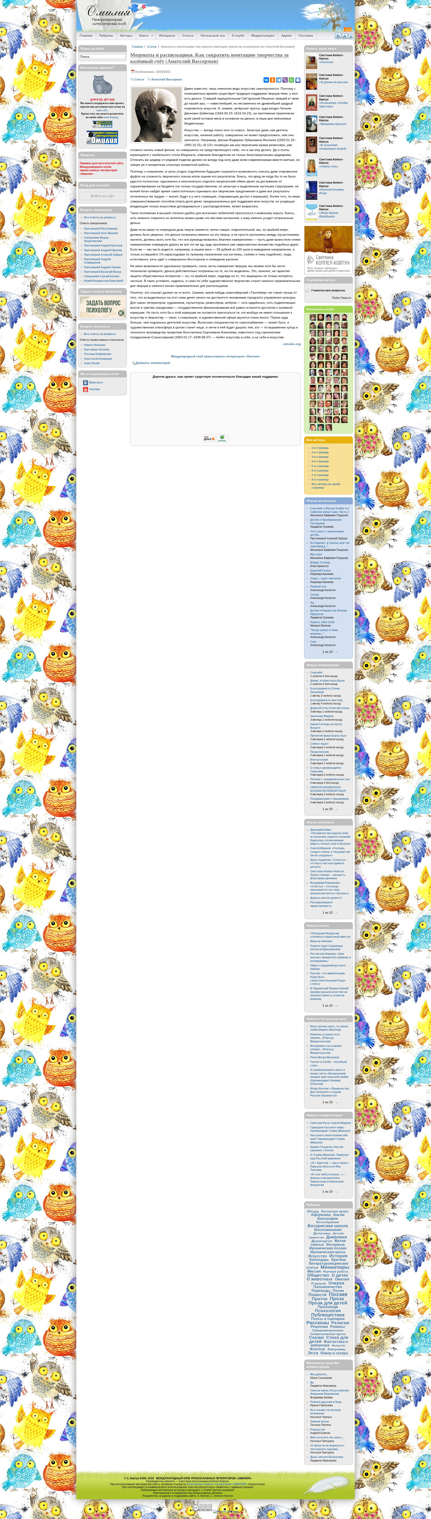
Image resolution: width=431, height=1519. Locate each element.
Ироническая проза (327, 1252)
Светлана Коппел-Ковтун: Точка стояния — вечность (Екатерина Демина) (327, 875)
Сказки (316, 1337)
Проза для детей (327, 1302)
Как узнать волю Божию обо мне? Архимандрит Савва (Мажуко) (329, 1139)
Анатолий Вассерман (166, 79)
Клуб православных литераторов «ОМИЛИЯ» (217, 1484)
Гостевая (306, 35)
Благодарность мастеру (326, 700)
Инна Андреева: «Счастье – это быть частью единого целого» (328, 863)
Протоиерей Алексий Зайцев (103, 254)
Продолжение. (320, 751)
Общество (318, 1275)
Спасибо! (316, 672)
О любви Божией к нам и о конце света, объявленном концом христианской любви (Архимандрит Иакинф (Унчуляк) (329, 1076)
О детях (340, 1275)
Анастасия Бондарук (98, 358)
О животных (320, 1279)
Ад (312, 602)
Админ (286, 35)
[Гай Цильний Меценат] (156, 141)
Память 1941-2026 (322, 622)
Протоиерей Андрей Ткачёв (102, 267)
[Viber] (285, 80)
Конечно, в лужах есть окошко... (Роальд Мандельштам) (325, 1038)
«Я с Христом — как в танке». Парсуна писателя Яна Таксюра (329, 1166)
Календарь (319, 1260)
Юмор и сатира (334, 1353)
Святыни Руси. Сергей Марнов (330, 1122)
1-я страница (320, 447)
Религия (340, 1322)
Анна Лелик (91, 363)
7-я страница (320, 475)
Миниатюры (335, 1267)
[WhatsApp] (291, 80)
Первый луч (318, 586)
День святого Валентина (326, 1456)
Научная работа (335, 1271)
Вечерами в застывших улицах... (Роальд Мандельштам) (326, 1049)
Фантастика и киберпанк (329, 1343)
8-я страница (320, 479)
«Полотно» (326, 62)
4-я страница (320, 461)
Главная (86, 35)
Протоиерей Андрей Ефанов (103, 250)
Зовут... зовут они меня (325, 578)
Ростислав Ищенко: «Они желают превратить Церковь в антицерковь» (330, 957)
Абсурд (313, 1211)
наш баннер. (111, 117)
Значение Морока (322, 716)
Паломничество (327, 1287)
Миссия (314, 1271)
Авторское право (335, 1211)
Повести (317, 1294)
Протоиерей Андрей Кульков (103, 245)
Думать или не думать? (326, 897)
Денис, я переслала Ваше (327, 680)
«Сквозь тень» (329, 166)
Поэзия (338, 1294)
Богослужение (327, 1222)
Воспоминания (327, 1230)
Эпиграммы (336, 1349)
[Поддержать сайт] (215, 441)
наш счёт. (102, 110)
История (338, 1255)
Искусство (317, 1256)
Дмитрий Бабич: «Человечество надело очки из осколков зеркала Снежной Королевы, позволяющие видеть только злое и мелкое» (330, 836)
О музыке (318, 1283)
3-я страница (320, 456)
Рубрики (106, 35)
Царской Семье (320, 570)
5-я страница (320, 466)
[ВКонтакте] (266, 80)
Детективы (322, 1233)
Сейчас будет (319, 743)
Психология (328, 1310)
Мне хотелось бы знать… (327, 1437)
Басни (339, 1215)
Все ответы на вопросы (100, 217)
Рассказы (317, 1322)
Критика (338, 1260)
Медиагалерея (262, 35)
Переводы (321, 1291)
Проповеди (328, 1307)
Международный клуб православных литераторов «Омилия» (215, 356)
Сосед (314, 594)
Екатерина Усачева (96, 349)
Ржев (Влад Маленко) (324, 1057)
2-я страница (320, 452)
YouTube (94, 389)
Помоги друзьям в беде (326, 1401)
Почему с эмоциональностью (330, 779)
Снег (313, 641)
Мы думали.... (319, 1374)
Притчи (320, 1298)
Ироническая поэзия (327, 1248)
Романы (337, 1326)
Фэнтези (317, 1349)
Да (312, 1382)
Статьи (188, 35)
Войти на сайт (102, 196)
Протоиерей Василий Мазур (102, 271)
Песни (338, 1291)
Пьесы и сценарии (328, 1319)
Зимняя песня (319, 1421)
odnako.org (292, 344)
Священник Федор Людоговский (96, 239)
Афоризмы (321, 1215)
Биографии (327, 1218)
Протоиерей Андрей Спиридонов (97, 261)
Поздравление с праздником (329, 798)
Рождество (317, 1429)
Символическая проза (327, 1334)
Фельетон (338, 1345)
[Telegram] (278, 80)
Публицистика (328, 1314)
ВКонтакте (96, 382)
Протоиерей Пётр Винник (100, 228)
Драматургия (321, 1241)
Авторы (126, 35)
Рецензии (319, 1326)
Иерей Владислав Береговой (103, 280)
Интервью (167, 35)
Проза (337, 1298)
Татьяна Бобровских (97, 353)
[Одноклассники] (272, 80)
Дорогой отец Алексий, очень (329, 707)
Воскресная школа (328, 1225)
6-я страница (320, 470)
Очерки (336, 1283)
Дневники (336, 1237)
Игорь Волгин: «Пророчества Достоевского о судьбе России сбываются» (329, 1092)
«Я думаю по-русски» (333, 82)
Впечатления (319, 759)
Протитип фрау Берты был (328, 735)
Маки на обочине (321, 941)
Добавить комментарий (153, 363)
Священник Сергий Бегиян (101, 276)
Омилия (342, 1279)
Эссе (313, 1353)
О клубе (238, 35)
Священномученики (327, 1330)
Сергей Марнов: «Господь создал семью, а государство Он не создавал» (330, 852)
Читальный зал (212, 35)
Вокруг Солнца (320, 562)
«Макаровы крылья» (333, 123)
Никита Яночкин (94, 344)
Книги (142, 36)
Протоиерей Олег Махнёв (101, 233)
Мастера (316, 554)
